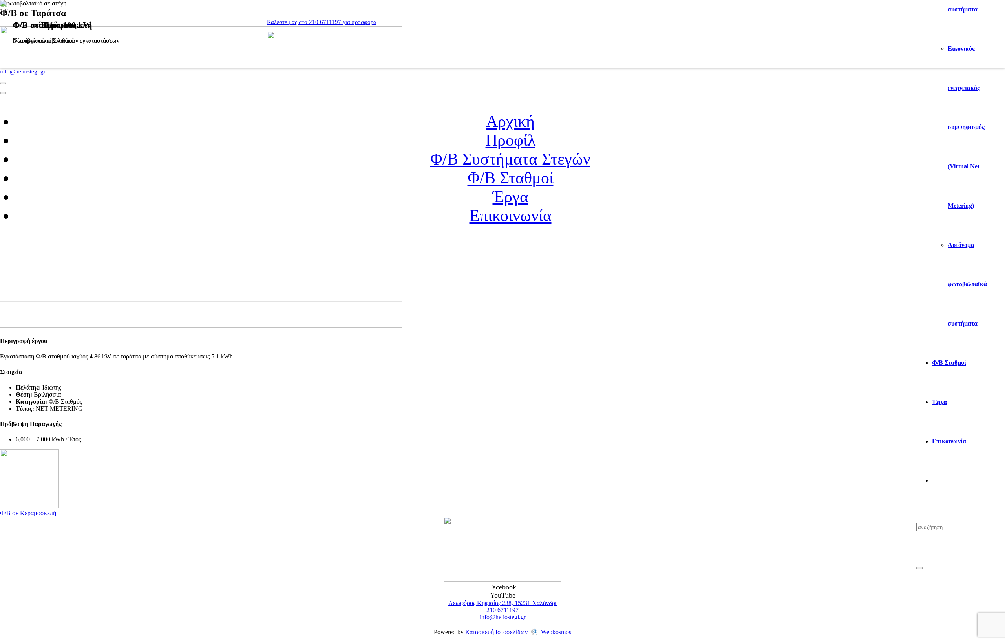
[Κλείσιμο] (919, 568)
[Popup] (3, 83)
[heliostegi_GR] (591, 387)
